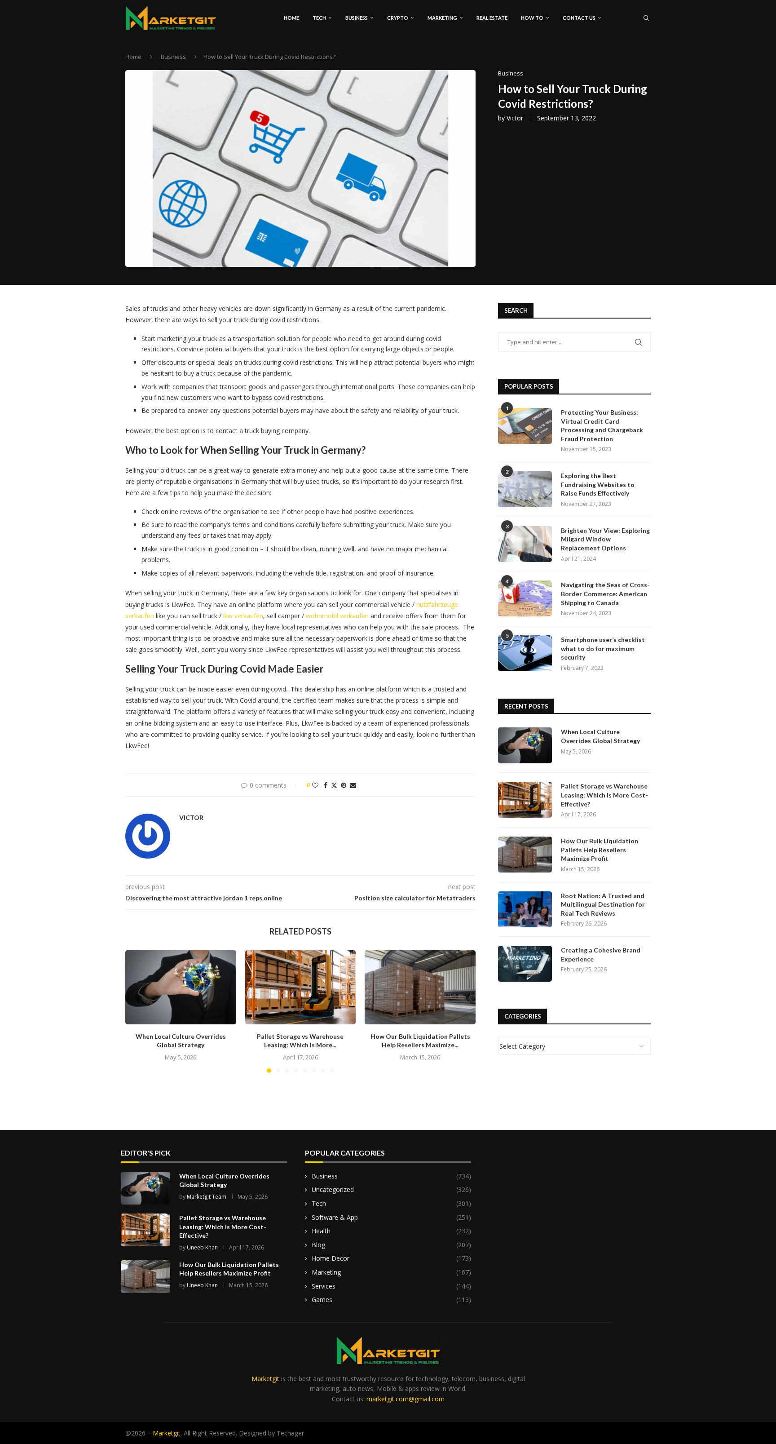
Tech (319, 18)
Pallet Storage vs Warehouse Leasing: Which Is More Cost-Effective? (604, 794)
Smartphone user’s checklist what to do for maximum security (603, 648)
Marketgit (265, 1378)
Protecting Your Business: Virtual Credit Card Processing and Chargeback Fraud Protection (602, 425)
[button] (137, 1011)
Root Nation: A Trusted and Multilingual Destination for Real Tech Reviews (603, 904)
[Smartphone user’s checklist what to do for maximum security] (525, 653)
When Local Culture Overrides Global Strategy (600, 736)
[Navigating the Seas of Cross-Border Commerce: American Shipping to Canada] (525, 598)
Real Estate (491, 18)
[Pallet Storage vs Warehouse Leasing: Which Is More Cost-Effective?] (300, 987)
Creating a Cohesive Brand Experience (600, 954)
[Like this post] (315, 785)
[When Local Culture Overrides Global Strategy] (180, 987)
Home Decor (391, 1258)
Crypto (397, 18)
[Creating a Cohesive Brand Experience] (525, 964)
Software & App (391, 1217)
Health (391, 1231)
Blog (391, 1244)
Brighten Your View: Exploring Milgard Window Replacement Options (605, 539)
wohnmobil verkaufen (337, 615)
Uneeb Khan (202, 1247)
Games (391, 1299)
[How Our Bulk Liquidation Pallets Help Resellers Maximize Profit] (420, 987)
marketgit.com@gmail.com (405, 1399)
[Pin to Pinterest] (343, 785)
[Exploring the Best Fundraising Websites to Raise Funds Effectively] (525, 489)
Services (391, 1286)
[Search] (646, 18)
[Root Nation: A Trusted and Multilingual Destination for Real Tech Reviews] (525, 909)
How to (532, 18)
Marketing (442, 18)
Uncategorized (391, 1189)
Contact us (579, 18)
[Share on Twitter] (334, 785)
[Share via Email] (353, 785)
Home (291, 18)
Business (356, 18)
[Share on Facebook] (325, 785)
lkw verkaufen (243, 615)
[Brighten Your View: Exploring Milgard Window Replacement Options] (525, 544)
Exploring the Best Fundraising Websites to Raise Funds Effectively (598, 484)
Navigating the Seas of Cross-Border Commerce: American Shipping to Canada (605, 593)
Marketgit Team (206, 1196)
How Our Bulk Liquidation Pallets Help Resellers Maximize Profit (599, 849)
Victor (515, 118)
